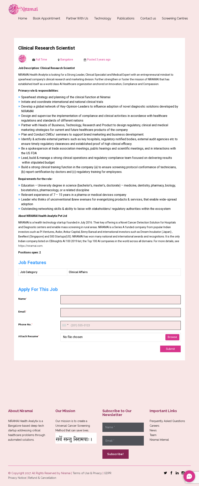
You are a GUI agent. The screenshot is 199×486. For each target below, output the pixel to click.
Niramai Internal (159, 439)
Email (22, 311)
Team (153, 435)
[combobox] (65, 325)
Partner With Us (77, 18)
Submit (170, 348)
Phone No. (25, 324)
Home (22, 18)
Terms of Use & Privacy (87, 473)
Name (22, 298)
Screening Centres (175, 18)
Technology (102, 18)
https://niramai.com (30, 245)
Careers (154, 425)
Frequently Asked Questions (167, 421)
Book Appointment (46, 18)
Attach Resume (28, 336)
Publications (125, 18)
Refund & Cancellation (42, 477)
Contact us (148, 18)
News (153, 430)
